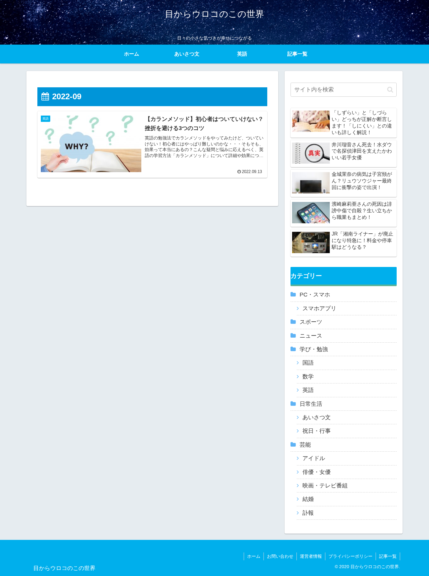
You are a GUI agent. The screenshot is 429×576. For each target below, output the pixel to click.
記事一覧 (388, 556)
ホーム (253, 556)
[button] (390, 89)
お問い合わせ (280, 556)
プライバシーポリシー (350, 556)
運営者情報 (311, 556)
